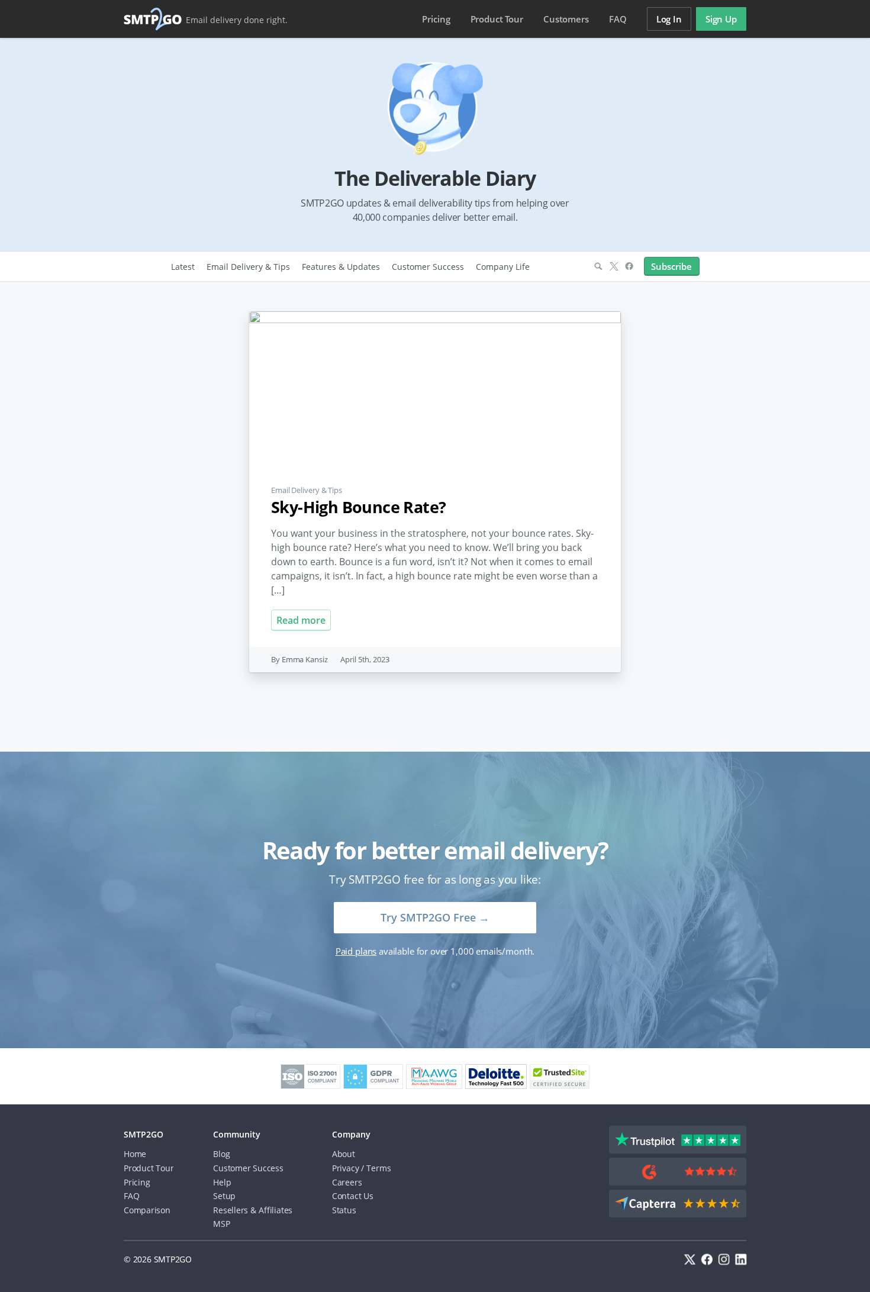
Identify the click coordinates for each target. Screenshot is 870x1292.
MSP (221, 1223)
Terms (378, 1168)
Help (222, 1182)
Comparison (147, 1210)
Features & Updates (341, 266)
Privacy (345, 1168)
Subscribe (671, 266)
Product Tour (148, 1168)
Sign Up (721, 19)
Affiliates (275, 1210)
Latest (183, 266)
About (343, 1153)
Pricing (436, 19)
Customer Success (428, 266)
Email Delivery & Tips (248, 266)
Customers (566, 19)
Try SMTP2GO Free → (435, 917)
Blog (221, 1153)
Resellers (230, 1210)
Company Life (503, 266)
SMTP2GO (153, 19)
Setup (224, 1195)
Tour (497, 19)
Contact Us (352, 1195)
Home (135, 1153)
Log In (669, 19)
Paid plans (356, 951)
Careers (347, 1182)
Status (344, 1210)
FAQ (618, 19)
